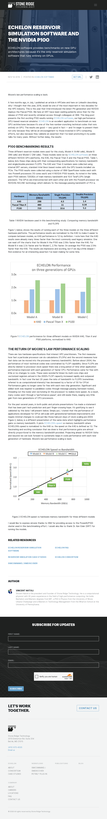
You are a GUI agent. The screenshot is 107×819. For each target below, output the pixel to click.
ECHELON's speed (53, 423)
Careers (12, 790)
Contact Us (88, 708)
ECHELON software (63, 118)
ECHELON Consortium (66, 557)
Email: (11, 660)
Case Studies (14, 774)
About (11, 768)
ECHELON (44, 121)
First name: (14, 634)
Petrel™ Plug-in (39, 774)
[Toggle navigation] (95, 5)
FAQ (10, 796)
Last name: (13, 647)
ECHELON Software (44, 77)
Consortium (14, 771)
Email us (11, 750)
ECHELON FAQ (62, 548)
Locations (13, 793)
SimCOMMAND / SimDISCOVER (23, 563)
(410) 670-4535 (15, 747)
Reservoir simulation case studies (27, 557)
